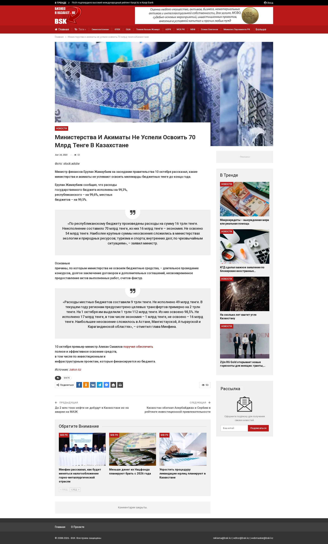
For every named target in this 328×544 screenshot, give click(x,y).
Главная (63, 29)
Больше (261, 29)
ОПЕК (117, 29)
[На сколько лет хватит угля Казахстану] (244, 294)
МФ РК (67, 378)
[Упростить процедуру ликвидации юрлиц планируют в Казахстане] (182, 449)
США (128, 29)
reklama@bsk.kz (222, 538)
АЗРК (168, 29)
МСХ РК (181, 29)
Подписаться (258, 428)
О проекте (77, 526)
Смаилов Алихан (100, 29)
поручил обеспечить (138, 346)
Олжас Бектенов (209, 29)
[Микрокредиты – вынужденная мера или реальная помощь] (244, 199)
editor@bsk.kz (241, 538)
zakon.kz (75, 369)
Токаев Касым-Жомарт (148, 29)
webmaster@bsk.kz (262, 538)
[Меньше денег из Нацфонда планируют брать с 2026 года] (132, 449)
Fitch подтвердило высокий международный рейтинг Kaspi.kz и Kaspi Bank (112, 2)
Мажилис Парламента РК (237, 29)
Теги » (82, 29)
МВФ (192, 29)
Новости (61, 128)
